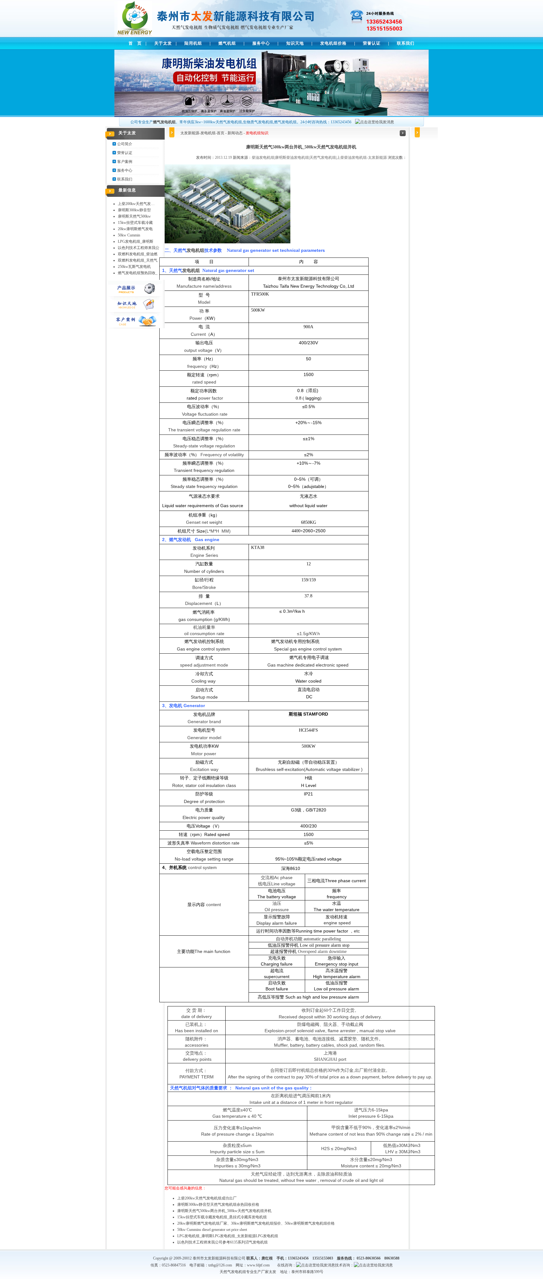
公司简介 (124, 144)
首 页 (135, 43)
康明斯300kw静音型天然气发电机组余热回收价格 (218, 1204)
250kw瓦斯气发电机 (134, 266)
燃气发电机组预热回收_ (137, 273)
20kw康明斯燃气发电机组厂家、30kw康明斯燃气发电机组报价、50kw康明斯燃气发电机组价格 (256, 1223)
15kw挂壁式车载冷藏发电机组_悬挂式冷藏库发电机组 (222, 1217)
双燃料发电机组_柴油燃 (137, 254)
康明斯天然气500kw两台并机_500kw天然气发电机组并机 (224, 1211)
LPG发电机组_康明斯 (135, 241)
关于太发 (163, 43)
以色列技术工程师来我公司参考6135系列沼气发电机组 (222, 1242)
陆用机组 (193, 43)
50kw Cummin (129, 235)
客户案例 (124, 161)
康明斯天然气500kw (134, 216)
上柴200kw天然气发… (136, 204)
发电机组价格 (333, 43)
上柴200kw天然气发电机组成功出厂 (207, 1198)
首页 (220, 133)
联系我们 (405, 43)
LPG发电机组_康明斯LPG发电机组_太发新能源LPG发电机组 (227, 1236)
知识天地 (295, 43)
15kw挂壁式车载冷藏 (135, 222)
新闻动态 (235, 133)
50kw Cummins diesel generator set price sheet (212, 1229)
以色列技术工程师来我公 (138, 248)
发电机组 (208, 133)
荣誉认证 (372, 43)
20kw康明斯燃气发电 (135, 229)
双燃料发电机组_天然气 (137, 260)
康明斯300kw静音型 (134, 210)
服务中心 (261, 43)
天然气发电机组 (233, 1272)
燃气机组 (227, 43)
